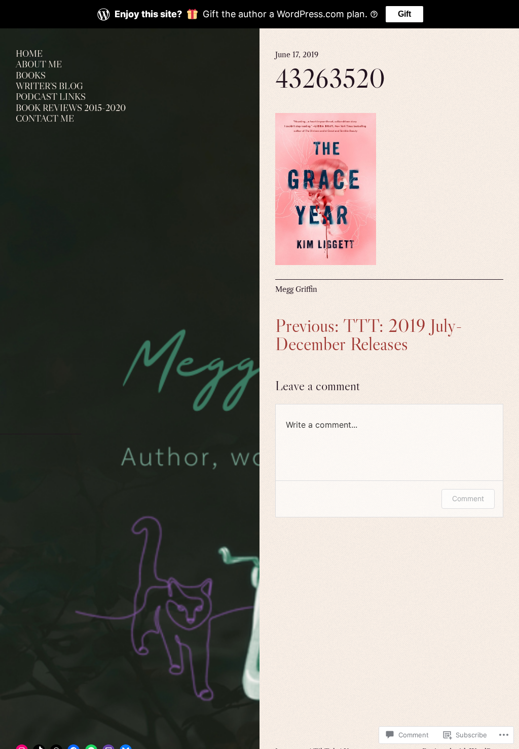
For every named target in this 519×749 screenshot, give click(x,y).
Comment (468, 498)
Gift (404, 14)
